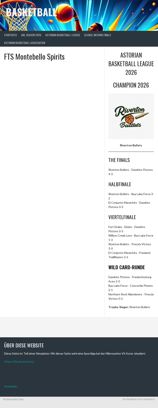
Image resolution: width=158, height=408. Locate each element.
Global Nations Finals (97, 35)
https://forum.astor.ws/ (19, 361)
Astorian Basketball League (62, 35)
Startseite (10, 35)
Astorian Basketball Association (24, 42)
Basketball (31, 12)
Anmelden (10, 386)
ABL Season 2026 (31, 35)
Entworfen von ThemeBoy (139, 399)
